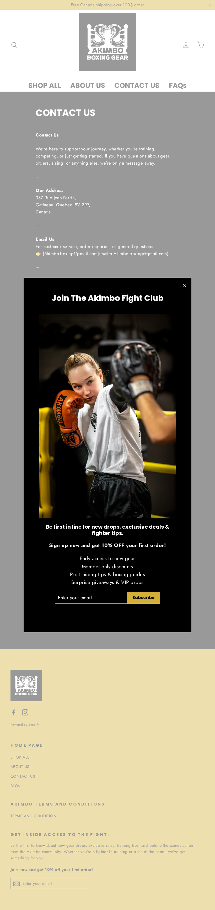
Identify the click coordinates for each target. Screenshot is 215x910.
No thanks (107, 612)
